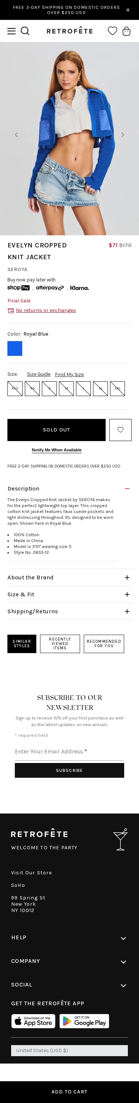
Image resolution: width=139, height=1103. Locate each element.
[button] (11, 31)
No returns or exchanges (46, 310)
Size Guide (38, 374)
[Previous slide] (16, 135)
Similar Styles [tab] (22, 643)
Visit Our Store (31, 873)
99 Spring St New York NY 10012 (28, 904)
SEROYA (17, 269)
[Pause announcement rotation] (128, 10)
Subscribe (69, 770)
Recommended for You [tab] (104, 643)
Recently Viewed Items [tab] (60, 644)
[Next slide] (122, 135)
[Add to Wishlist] (120, 430)
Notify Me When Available (57, 450)
